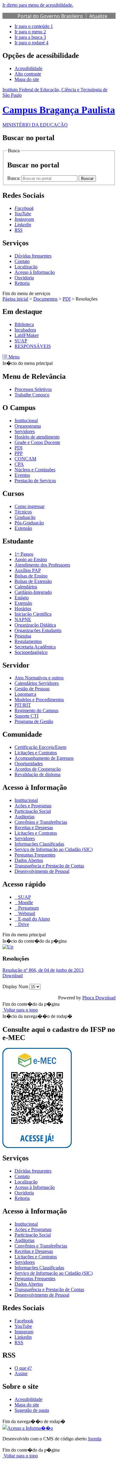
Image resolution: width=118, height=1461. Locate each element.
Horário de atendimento (37, 436)
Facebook (24, 1320)
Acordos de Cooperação (38, 769)
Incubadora (25, 329)
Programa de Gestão (34, 721)
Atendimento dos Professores (42, 564)
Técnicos (23, 511)
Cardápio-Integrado (33, 592)
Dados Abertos (29, 860)
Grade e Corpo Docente (37, 442)
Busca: (14, 178)
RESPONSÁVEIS (33, 346)
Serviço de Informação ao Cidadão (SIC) (54, 849)
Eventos (22, 475)
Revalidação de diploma (38, 774)
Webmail (26, 913)
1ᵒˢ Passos (24, 554)
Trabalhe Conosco (32, 394)
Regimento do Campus (36, 710)
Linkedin (23, 1337)
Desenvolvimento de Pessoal (42, 871)
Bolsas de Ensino (31, 575)
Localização (26, 266)
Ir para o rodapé (31, 42)
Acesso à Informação (35, 272)
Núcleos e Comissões (35, 469)
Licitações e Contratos (36, 752)
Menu (13, 356)
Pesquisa (23, 635)
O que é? (23, 1368)
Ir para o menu (30, 31)
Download (12, 975)
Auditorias (24, 816)
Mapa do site (27, 79)
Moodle (25, 902)
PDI (66, 298)
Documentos (45, 298)
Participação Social (33, 811)
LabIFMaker (27, 335)
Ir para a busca (30, 37)
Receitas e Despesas (34, 827)
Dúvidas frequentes (33, 255)
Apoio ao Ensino (31, 559)
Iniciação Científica (33, 614)
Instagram (24, 1331)
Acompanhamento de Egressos (44, 758)
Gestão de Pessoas (32, 688)
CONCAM (25, 458)
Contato (22, 261)
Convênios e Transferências (41, 822)
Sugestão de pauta (32, 1410)
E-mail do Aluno (33, 918)
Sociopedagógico (31, 652)
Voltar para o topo (20, 1009)
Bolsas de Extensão (33, 581)
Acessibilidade (28, 68)
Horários (23, 608)
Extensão (23, 528)
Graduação (25, 517)
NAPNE (23, 619)
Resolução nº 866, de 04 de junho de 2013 (43, 970)
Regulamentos (28, 641)
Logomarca (25, 694)
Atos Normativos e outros (39, 677)
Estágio (22, 597)
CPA (19, 464)
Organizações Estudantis (38, 630)
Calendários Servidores (37, 683)
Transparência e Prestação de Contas (49, 865)
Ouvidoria (24, 277)
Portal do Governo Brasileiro (50, 16)
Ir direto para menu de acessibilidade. (37, 5)
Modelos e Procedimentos (39, 699)
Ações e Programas (33, 805)
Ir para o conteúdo (34, 26)
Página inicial (15, 298)
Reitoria (22, 283)
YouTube (23, 1326)
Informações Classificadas (39, 844)
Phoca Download (99, 997)
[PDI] (7, 946)
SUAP (21, 340)
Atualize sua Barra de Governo (62, 19)
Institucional (26, 420)
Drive (23, 924)
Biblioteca (24, 324)
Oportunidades (29, 763)
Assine (21, 1373)
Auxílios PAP (28, 570)
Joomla (94, 1438)
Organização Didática (35, 625)
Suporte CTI (26, 716)
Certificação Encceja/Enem (40, 747)
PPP (19, 453)
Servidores (25, 431)
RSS (19, 1342)
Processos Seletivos (33, 389)
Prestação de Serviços (35, 480)
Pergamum (28, 908)
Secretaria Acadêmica (35, 646)
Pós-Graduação (29, 522)
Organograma (28, 426)
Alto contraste (28, 73)
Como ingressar (29, 506)
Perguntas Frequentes (35, 854)
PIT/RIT (23, 705)
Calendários (26, 586)
